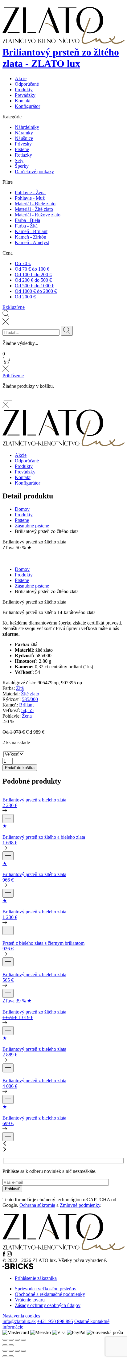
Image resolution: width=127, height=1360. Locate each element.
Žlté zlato (30, 693)
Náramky (24, 132)
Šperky (22, 166)
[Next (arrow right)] (11, 1345)
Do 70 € (23, 263)
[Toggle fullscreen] (17, 1340)
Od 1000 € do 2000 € (36, 291)
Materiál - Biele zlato (35, 203)
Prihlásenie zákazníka (36, 1278)
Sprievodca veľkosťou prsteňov (45, 1288)
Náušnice (24, 138)
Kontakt (23, 100)
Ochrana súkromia (37, 1205)
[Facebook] (4, 1254)
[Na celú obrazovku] (11, 1351)
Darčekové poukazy (34, 171)
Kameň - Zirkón (30, 237)
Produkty (24, 89)
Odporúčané (27, 84)
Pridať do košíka (20, 767)
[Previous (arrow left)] (4, 1345)
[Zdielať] (17, 1351)
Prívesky (23, 143)
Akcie (21, 78)
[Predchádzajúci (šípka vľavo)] (4, 1356)
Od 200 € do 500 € (33, 280)
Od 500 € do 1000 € (34, 285)
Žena (27, 716)
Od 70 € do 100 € (32, 269)
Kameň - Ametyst (32, 242)
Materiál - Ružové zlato (37, 214)
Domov (22, 509)
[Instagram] (9, 1254)
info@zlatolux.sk (19, 1321)
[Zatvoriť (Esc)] (23, 1351)
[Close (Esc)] (4, 1340)
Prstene (22, 149)
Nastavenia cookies (21, 1315)
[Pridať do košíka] (8, 818)
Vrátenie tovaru (30, 1299)
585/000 (30, 699)
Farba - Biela (27, 220)
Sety (19, 160)
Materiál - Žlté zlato (34, 209)
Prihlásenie (13, 375)
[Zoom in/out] (23, 1340)
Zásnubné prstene (32, 525)
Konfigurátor (27, 106)
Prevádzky (25, 95)
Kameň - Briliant (31, 231)
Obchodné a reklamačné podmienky (50, 1294)
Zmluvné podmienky (80, 1205)
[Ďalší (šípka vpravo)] (11, 1356)
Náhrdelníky (27, 127)
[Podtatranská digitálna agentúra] (17, 1267)
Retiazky (23, 155)
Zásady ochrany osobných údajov (47, 1305)
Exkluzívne (13, 307)
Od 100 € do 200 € (33, 274)
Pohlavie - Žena (30, 192)
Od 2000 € (25, 296)
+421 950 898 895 (55, 1321)
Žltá (20, 688)
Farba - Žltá (26, 225)
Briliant (26, 704)
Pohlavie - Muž (30, 198)
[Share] (11, 1340)
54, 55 (27, 710)
